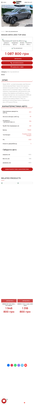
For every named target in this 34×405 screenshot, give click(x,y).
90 (30, 116)
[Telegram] (11, 75)
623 (30, 126)
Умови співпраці (5, 329)
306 (30, 121)
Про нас (3, 326)
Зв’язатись (18, 58)
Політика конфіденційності (8, 337)
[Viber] (13, 75)
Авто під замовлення (12, 31)
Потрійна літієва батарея (26, 134)
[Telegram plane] (22, 365)
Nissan (29, 130)
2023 (30, 139)
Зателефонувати (18, 63)
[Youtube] (25, 365)
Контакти (3, 334)
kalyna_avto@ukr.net (13, 350)
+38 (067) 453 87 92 (14, 355)
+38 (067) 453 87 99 (14, 357)
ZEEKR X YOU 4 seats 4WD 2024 (25, 304)
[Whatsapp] (15, 365)
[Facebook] (6, 75)
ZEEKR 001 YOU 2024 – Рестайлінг (8, 304)
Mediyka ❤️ (22, 402)
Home (2, 31)
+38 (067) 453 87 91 (14, 353)
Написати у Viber (17, 67)
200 (30, 112)
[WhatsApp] (10, 75)
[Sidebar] (2, 123)
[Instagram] (12, 365)
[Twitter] (8, 75)
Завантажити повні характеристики (17, 169)
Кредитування (5, 331)
